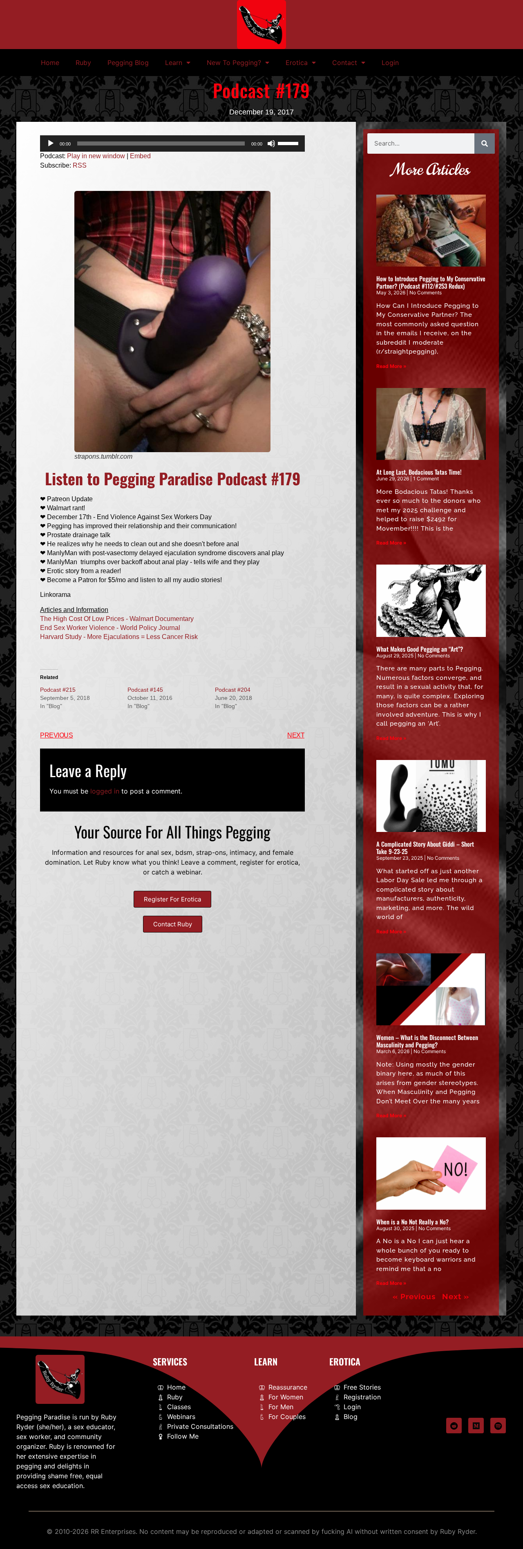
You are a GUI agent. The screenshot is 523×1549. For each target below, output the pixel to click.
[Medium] (476, 1425)
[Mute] (271, 143)
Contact (344, 62)
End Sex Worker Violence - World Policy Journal (110, 627)
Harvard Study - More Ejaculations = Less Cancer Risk (119, 636)
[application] (172, 143)
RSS (80, 165)
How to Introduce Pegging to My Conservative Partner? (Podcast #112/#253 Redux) (430, 282)
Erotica (297, 62)
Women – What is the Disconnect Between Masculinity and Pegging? (427, 1041)
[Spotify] (498, 1425)
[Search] (484, 143)
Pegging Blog (128, 62)
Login (390, 62)
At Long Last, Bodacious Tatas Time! (419, 471)
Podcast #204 (232, 689)
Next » (455, 1296)
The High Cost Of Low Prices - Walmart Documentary (117, 618)
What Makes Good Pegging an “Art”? (419, 648)
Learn (173, 62)
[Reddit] (454, 1425)
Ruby (83, 62)
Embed (140, 155)
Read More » (391, 366)
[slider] (289, 142)
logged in (104, 791)
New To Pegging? (234, 62)
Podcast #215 (58, 689)
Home (50, 62)
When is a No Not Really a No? (412, 1221)
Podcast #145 (145, 689)
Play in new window (96, 155)
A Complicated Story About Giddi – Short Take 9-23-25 (425, 847)
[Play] (51, 143)
